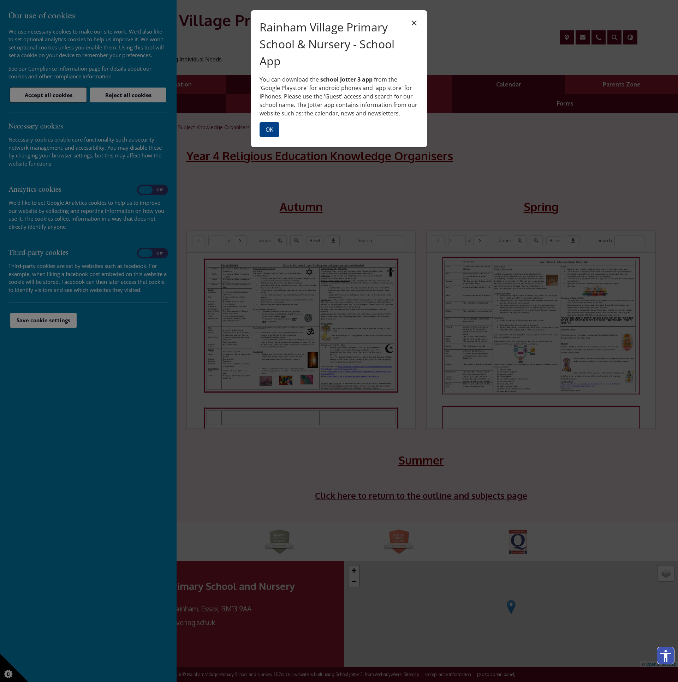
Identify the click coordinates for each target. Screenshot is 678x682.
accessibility (666, 656)
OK (269, 129)
